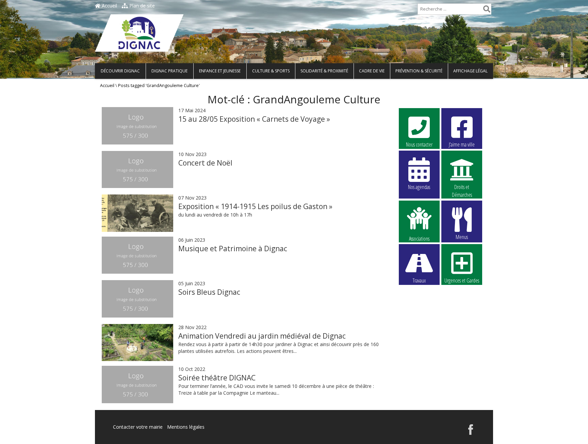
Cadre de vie (372, 71)
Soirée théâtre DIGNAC (217, 377)
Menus (462, 237)
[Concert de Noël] (137, 186)
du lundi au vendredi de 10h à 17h (215, 214)
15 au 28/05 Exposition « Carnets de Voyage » (254, 119)
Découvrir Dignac (120, 71)
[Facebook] (470, 433)
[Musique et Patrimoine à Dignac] (137, 272)
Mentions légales (186, 427)
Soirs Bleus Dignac (209, 292)
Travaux (419, 280)
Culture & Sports (271, 71)
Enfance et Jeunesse (220, 71)
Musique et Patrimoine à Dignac (232, 248)
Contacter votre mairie (138, 427)
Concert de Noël (205, 163)
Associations (419, 238)
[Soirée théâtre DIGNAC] (137, 401)
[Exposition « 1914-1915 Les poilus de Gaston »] (137, 213)
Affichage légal (470, 71)
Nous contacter (419, 144)
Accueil (108, 5)
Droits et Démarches (462, 187)
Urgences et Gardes (461, 280)
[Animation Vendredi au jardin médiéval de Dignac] (137, 342)
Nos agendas (419, 187)
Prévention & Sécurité (418, 71)
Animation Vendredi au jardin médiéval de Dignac (262, 336)
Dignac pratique (169, 71)
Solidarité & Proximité (324, 71)
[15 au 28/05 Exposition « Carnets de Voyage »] (137, 142)
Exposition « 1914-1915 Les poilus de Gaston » (255, 206)
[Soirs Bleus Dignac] (137, 315)
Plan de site (141, 5)
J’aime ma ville (462, 144)
